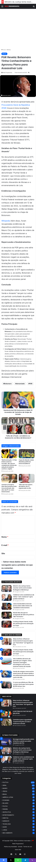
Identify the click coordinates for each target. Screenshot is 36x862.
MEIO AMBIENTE (7, 833)
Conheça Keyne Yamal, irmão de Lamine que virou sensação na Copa (23, 623)
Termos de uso (27, 846)
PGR (30, 384)
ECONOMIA (5, 800)
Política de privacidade (10, 846)
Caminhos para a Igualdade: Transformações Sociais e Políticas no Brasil (22, 721)
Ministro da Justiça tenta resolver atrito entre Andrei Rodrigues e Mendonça (22, 588)
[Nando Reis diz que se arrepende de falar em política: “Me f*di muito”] (6, 615)
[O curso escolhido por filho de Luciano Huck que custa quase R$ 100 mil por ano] (6, 684)
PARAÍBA (5, 809)
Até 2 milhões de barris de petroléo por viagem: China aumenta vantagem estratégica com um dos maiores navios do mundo (22, 662)
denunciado (20, 384)
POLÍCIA (4, 806)
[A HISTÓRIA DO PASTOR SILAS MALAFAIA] (6, 713)
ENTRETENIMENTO (8, 815)
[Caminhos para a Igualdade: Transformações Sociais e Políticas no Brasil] (6, 722)
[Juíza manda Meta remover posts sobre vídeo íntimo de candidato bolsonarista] (6, 606)
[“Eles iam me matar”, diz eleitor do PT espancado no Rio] (27, 478)
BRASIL (9, 49)
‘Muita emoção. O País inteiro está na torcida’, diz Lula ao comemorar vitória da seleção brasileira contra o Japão (9, 464)
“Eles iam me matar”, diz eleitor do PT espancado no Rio (26, 486)
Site (3, 553)
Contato (20, 846)
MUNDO (4, 788)
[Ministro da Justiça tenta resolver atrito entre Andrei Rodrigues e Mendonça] (6, 588)
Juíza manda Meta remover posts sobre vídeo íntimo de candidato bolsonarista (22, 606)
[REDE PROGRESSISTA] (12, 6)
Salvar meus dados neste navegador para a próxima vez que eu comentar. (17, 565)
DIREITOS (5, 818)
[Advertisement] (18, 29)
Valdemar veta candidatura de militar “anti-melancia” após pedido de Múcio (23, 597)
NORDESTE (5, 821)
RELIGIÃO (5, 803)
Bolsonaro (8, 384)
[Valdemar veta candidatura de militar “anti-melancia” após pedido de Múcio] (6, 597)
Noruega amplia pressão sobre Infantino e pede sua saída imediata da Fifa (23, 741)
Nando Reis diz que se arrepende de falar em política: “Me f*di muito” (23, 615)
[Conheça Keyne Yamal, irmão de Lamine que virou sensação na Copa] (6, 624)
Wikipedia (5, 221)
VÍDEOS (4, 791)
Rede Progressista (7, 72)
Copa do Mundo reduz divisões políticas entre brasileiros (26, 461)
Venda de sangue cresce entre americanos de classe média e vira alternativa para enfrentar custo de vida (23, 674)
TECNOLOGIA (6, 824)
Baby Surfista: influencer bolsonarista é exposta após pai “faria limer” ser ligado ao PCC (23, 642)
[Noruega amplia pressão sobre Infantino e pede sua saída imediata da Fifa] (6, 741)
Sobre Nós (18, 849)
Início (4, 49)
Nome (4, 537)
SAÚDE (4, 827)
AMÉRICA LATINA (7, 797)
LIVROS (4, 830)
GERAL (4, 785)
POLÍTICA (5, 782)
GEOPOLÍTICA (6, 812)
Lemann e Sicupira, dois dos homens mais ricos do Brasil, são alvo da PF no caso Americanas (9, 488)
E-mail (5, 545)
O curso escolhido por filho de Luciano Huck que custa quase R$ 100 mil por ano (23, 684)
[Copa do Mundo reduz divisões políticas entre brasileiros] (27, 453)
